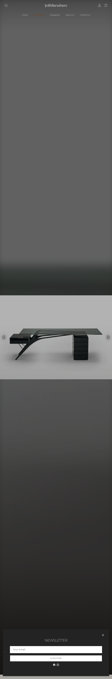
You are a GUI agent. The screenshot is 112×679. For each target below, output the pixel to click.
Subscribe (56, 658)
